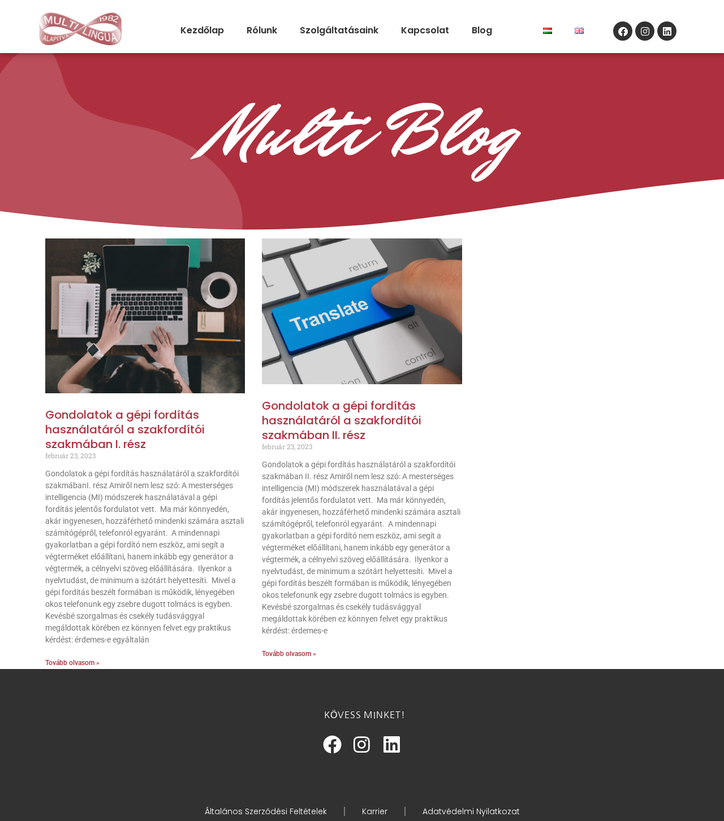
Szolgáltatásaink (339, 30)
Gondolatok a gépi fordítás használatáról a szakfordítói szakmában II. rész (341, 420)
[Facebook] (622, 31)
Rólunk (262, 30)
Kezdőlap (202, 30)
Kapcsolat (425, 30)
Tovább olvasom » (72, 663)
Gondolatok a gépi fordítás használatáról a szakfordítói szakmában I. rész (125, 429)
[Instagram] (644, 31)
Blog (482, 30)
